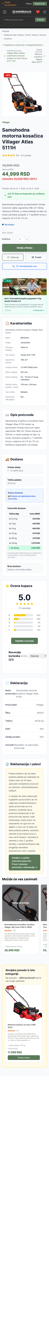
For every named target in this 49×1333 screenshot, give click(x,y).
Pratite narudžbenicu (10, 3)
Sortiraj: (24, 656)
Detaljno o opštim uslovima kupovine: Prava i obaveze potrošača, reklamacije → (24, 862)
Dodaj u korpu (24, 1057)
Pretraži (40, 20)
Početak (5, 31)
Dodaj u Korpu (24, 247)
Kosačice (8, 38)
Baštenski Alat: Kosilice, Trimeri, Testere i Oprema (25, 35)
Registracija (40, 3)
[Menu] (4, 12)
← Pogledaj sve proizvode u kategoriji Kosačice (22, 45)
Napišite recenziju (24, 641)
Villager (6, 122)
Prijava (29, 3)
